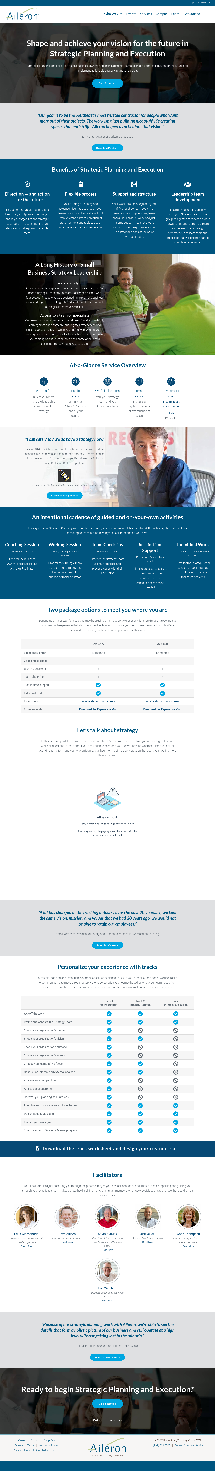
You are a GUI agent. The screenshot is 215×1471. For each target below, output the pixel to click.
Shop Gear (50, 1440)
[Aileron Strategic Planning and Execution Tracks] (107, 1148)
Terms (30, 1445)
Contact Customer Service (189, 1445)
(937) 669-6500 (161, 1445)
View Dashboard (203, 3)
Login (191, 3)
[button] (205, 14)
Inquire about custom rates (98, 701)
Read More (26, 1246)
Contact (35, 1440)
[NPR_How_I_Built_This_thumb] (64, 470)
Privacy (19, 1445)
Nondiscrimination (49, 1445)
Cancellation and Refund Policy (31, 1450)
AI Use (56, 1450)
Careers (22, 1440)
